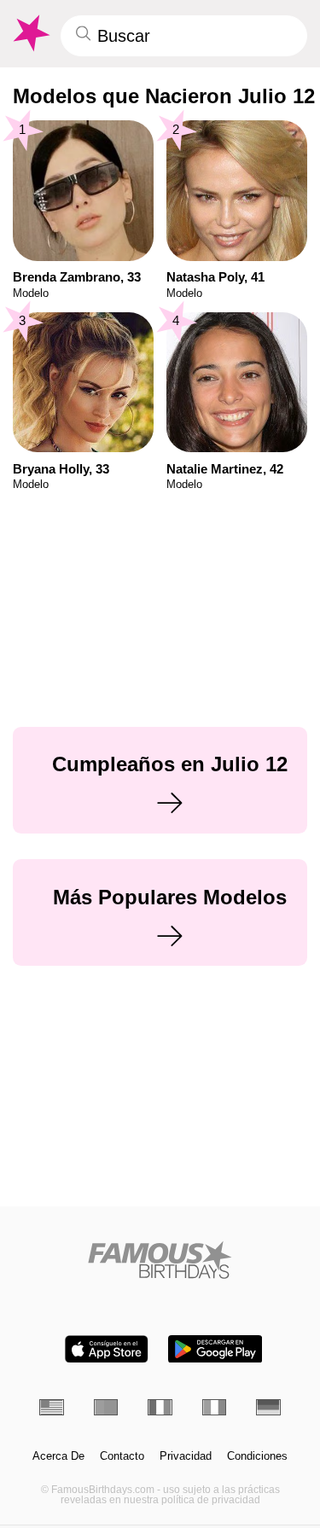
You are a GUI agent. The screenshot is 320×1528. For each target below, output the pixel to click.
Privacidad (186, 1456)
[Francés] (160, 1407)
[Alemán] (268, 1407)
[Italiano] (214, 1407)
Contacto (122, 1456)
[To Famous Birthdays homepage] (30, 33)
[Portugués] (106, 1407)
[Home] (160, 1259)
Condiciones (257, 1456)
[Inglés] (51, 1407)
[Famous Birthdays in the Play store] (215, 1349)
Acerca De (58, 1456)
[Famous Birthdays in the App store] (106, 1349)
